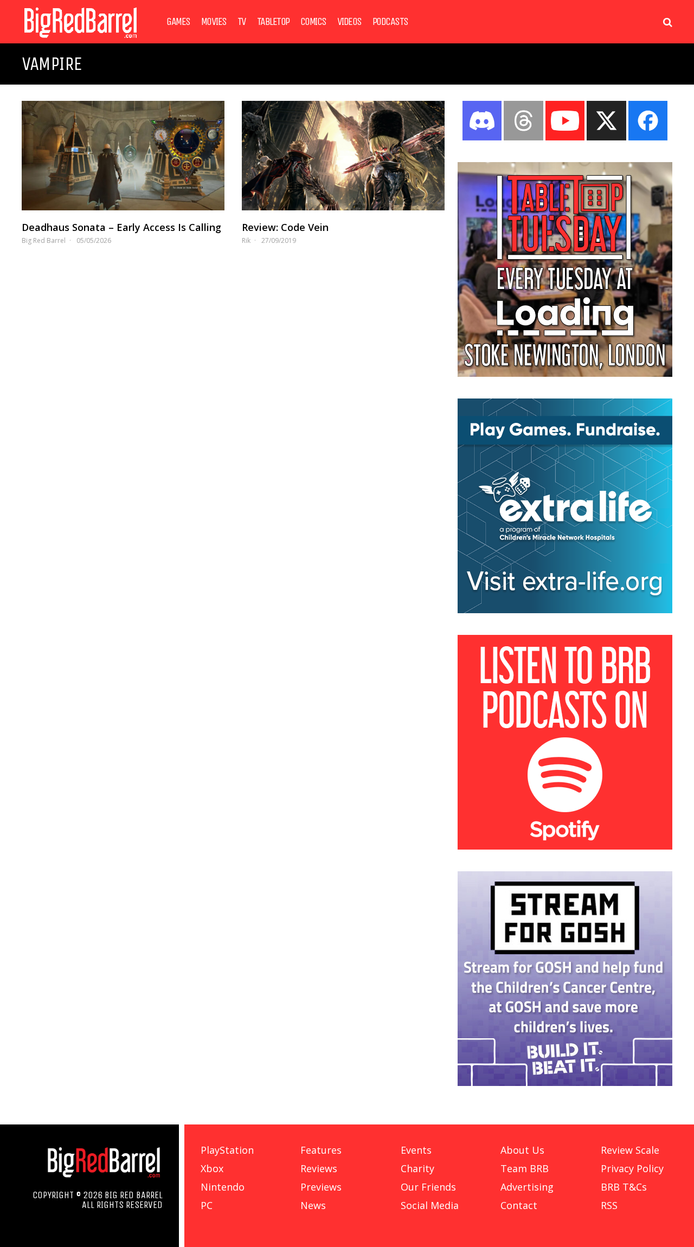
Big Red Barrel (44, 240)
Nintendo (223, 1186)
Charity (417, 1168)
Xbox (212, 1168)
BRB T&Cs (624, 1186)
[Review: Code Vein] (343, 155)
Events (416, 1149)
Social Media (430, 1205)
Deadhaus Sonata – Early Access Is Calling (121, 227)
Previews (321, 1186)
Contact (518, 1205)
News (313, 1205)
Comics (313, 21)
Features (321, 1149)
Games (178, 21)
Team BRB (524, 1168)
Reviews (318, 1168)
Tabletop (273, 21)
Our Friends (428, 1186)
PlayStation (227, 1149)
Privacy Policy (632, 1168)
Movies (214, 21)
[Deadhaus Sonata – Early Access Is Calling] (123, 155)
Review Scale (630, 1149)
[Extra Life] (565, 610)
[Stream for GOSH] (565, 1083)
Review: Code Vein (285, 227)
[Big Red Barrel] (80, 40)
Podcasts (390, 21)
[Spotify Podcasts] (565, 846)
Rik (246, 240)
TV (241, 21)
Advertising (527, 1186)
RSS (609, 1205)
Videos (349, 21)
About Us (522, 1149)
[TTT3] (565, 374)
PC (207, 1205)
